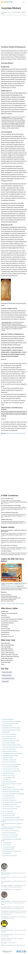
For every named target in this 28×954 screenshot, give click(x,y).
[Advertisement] (14, 30)
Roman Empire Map (5, 901)
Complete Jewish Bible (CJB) (9, 738)
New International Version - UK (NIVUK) (11, 806)
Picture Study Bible (5, 662)
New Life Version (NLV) (8, 811)
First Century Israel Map (7, 885)
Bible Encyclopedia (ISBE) (7, 645)
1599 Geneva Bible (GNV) (7, 498)
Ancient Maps (4, 626)
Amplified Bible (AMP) (6, 519)
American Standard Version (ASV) (9, 512)
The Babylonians (5, 916)
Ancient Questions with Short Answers (10, 630)
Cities (19, 887)
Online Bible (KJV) (5, 643)
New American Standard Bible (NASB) (11, 791)
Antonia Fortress (5, 634)
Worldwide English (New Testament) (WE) (12, 851)
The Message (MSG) (7, 842)
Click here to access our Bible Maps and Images (12, 603)
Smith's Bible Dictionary (7, 649)
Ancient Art (4, 615)
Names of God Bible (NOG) (8, 787)
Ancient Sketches (5, 632)
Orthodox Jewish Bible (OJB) (9, 832)
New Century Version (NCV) (9, 798)
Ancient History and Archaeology (9, 621)
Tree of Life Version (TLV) (8, 847)
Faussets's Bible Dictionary (8, 652)
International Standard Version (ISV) (11, 768)
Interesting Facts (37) (8, 678)
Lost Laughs (4, 942)
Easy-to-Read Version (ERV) (9, 749)
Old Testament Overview (7, 930)
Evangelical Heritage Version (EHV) (10, 755)
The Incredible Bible (6, 889)
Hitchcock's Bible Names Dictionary (10, 656)
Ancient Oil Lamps (5, 628)
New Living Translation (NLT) (9, 813)
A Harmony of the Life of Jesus (8, 938)
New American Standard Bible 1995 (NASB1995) (13, 793)
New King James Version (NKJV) (10, 808)
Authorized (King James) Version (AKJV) (12, 730)
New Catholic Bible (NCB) (8, 795)
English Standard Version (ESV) (10, 751)
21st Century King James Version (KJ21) (11, 505)
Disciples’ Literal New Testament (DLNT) (12, 745)
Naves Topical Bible (6, 647)
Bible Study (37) (7, 675)
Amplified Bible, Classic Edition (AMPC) (11, 727)
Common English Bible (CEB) (9, 736)
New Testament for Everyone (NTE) (11, 830)
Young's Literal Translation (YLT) (10, 855)
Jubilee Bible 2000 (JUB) (8, 773)
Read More (6, 503)
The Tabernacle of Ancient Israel (9, 911)
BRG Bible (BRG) (6, 732)
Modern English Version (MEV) (9, 781)
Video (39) (5, 681)
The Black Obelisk (16, 12)
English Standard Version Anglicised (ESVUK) (13, 753)
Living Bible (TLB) (6, 779)
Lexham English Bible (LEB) (9, 777)
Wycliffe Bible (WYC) (7, 853)
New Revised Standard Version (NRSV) (11, 817)
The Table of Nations (6, 551)
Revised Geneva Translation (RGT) (10, 835)
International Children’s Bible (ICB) (10, 766)
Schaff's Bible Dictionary (7, 658)
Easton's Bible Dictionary (7, 650)
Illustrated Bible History (7, 660)
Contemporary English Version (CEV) (11, 740)
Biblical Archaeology (6, 873)
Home (9, 12)
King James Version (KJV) (8, 775)
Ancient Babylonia (5, 617)
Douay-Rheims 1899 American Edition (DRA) (12, 747)
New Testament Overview (7, 934)
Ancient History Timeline (7, 623)
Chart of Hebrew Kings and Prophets (15, 433)
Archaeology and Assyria (7, 636)
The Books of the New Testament (9, 545)
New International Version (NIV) (10, 804)
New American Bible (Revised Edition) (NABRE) (13, 789)
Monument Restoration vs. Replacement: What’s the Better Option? (14, 531)
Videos (2, 664)
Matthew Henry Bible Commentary (9, 654)
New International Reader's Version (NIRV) (12, 802)
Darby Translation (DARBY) (9, 742)
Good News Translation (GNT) (9, 762)
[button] (23, 2)
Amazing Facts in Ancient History (9, 613)
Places (2, 904)
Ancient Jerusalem (5, 877)
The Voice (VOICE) (7, 845)
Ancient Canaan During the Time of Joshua (11, 619)
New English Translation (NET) (9, 800)
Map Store (3, 945)
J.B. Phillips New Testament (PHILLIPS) (11, 771)
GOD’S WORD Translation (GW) (9, 759)
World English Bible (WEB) (8, 849)
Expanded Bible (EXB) (7, 757)
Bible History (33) (7, 672)
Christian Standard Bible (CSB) (9, 734)
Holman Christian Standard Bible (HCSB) (12, 764)
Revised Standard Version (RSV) (10, 837)
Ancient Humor (5, 624)
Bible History (7, 951)
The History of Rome (6, 907)
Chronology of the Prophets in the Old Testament (13, 538)
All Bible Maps (4, 611)
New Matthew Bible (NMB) (8, 815)
